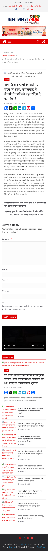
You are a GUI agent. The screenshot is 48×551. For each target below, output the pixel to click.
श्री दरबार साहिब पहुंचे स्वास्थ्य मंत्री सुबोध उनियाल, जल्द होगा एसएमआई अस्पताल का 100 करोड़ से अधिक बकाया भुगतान (24, 379)
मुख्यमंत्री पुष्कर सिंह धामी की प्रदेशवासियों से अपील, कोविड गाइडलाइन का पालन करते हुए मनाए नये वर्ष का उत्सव (24, 213)
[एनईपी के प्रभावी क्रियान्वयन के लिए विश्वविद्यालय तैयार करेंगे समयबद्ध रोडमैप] (9, 506)
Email (5, 280)
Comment (7, 239)
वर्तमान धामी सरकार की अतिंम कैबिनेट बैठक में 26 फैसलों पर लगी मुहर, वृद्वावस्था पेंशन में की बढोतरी (25, 204)
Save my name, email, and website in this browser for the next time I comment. (23, 308)
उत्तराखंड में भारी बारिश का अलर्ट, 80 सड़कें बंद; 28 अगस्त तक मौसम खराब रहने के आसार (31, 467)
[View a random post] (43, 41)
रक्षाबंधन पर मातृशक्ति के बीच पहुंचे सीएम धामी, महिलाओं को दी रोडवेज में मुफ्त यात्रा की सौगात (25, 6)
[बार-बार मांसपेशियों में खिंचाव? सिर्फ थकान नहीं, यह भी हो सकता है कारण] (9, 518)
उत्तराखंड (7, 79)
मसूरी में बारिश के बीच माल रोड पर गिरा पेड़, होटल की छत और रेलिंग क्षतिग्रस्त (30, 492)
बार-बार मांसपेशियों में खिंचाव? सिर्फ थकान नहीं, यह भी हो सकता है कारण (31, 517)
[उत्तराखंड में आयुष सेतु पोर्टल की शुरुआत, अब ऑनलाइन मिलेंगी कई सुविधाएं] (9, 481)
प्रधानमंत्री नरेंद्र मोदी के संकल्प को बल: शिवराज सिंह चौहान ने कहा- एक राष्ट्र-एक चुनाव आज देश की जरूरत (29, 438)
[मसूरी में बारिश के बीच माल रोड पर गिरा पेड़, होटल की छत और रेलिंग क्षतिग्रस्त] (9, 493)
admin (23, 103)
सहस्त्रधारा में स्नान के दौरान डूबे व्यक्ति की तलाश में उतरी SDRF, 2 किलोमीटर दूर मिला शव (30, 453)
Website (5, 291)
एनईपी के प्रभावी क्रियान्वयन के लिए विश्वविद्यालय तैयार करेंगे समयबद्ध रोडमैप (29, 504)
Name (5, 269)
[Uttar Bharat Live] (4, 41)
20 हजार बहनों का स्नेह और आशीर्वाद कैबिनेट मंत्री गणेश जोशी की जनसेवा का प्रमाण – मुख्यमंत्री (30, 410)
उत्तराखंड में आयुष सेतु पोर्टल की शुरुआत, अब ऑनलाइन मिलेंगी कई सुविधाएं (30, 479)
